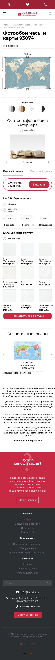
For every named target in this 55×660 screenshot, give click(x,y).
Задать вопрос (27, 500)
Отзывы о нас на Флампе (17, 372)
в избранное (12, 46)
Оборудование (27, 548)
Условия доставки (27, 573)
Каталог (28, 513)
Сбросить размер (12, 210)
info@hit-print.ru (30, 592)
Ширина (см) (10, 225)
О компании (27, 538)
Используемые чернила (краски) (27, 552)
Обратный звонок (28, 614)
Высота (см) (28, 225)
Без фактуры (13, 238)
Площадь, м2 (45, 225)
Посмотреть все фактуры (27, 315)
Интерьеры (27, 528)
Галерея (27, 519)
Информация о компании (27, 544)
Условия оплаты (27, 568)
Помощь (27, 558)
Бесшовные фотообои (27, 523)
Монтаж (27, 564)
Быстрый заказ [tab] (41, 171)
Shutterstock (28, 532)
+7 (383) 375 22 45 (30, 606)
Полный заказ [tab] (13, 171)
